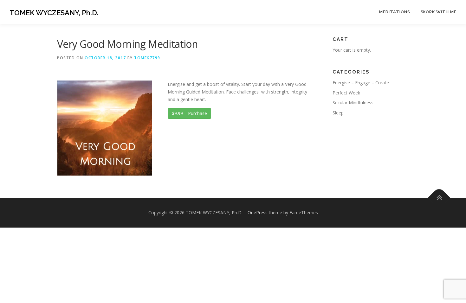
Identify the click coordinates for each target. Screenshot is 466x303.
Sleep (338, 113)
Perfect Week (346, 93)
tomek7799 (147, 58)
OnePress (258, 213)
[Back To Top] (439, 198)
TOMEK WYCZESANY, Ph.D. (54, 13)
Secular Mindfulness (353, 103)
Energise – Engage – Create (361, 83)
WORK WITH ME (438, 12)
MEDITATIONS (394, 12)
